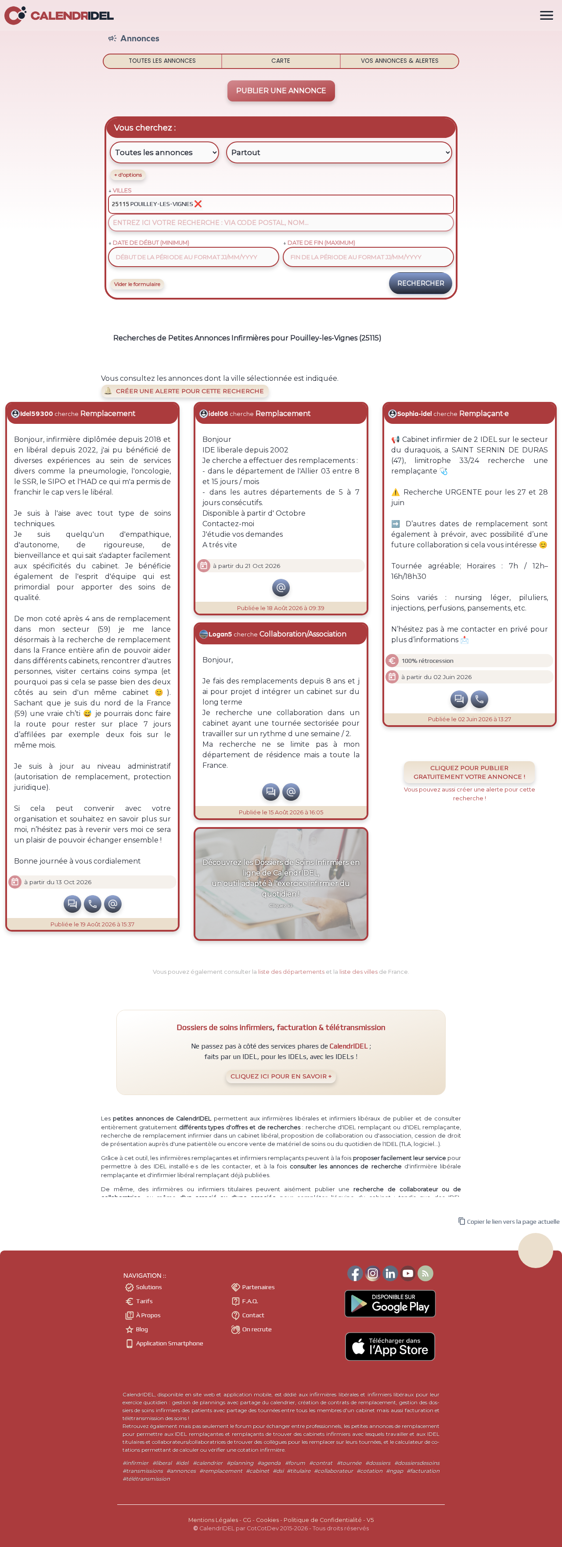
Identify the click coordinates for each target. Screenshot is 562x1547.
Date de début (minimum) (151, 242)
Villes (122, 190)
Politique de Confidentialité (323, 1520)
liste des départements (291, 971)
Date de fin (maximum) (321, 242)
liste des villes (358, 971)
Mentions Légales (213, 1520)
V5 (370, 1520)
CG (247, 1520)
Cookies (267, 1520)
